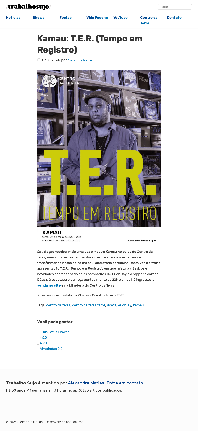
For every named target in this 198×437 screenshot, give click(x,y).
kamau (138, 305)
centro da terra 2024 (88, 305)
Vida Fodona (97, 17)
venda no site (49, 285)
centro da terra (58, 305)
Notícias (13, 17)
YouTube (120, 17)
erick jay (124, 305)
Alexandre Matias (80, 60)
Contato (174, 17)
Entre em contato (125, 383)
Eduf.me (77, 422)
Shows (38, 17)
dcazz (111, 305)
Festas (66, 17)
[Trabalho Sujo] (28, 7)
